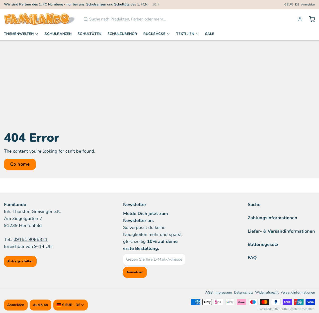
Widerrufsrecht (267, 292)
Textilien (185, 33)
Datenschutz (243, 292)
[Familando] (39, 19)
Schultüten (89, 33)
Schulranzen (58, 33)
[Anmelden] (298, 19)
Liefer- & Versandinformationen (281, 231)
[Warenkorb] (310, 19)
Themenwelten (19, 33)
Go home (20, 164)
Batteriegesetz (263, 244)
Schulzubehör (122, 33)
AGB (209, 292)
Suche (254, 205)
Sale (209, 33)
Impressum (223, 292)
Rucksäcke (154, 33)
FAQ (252, 258)
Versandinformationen (298, 292)
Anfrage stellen (20, 261)
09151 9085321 (30, 239)
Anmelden (308, 4)
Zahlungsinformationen (272, 218)
